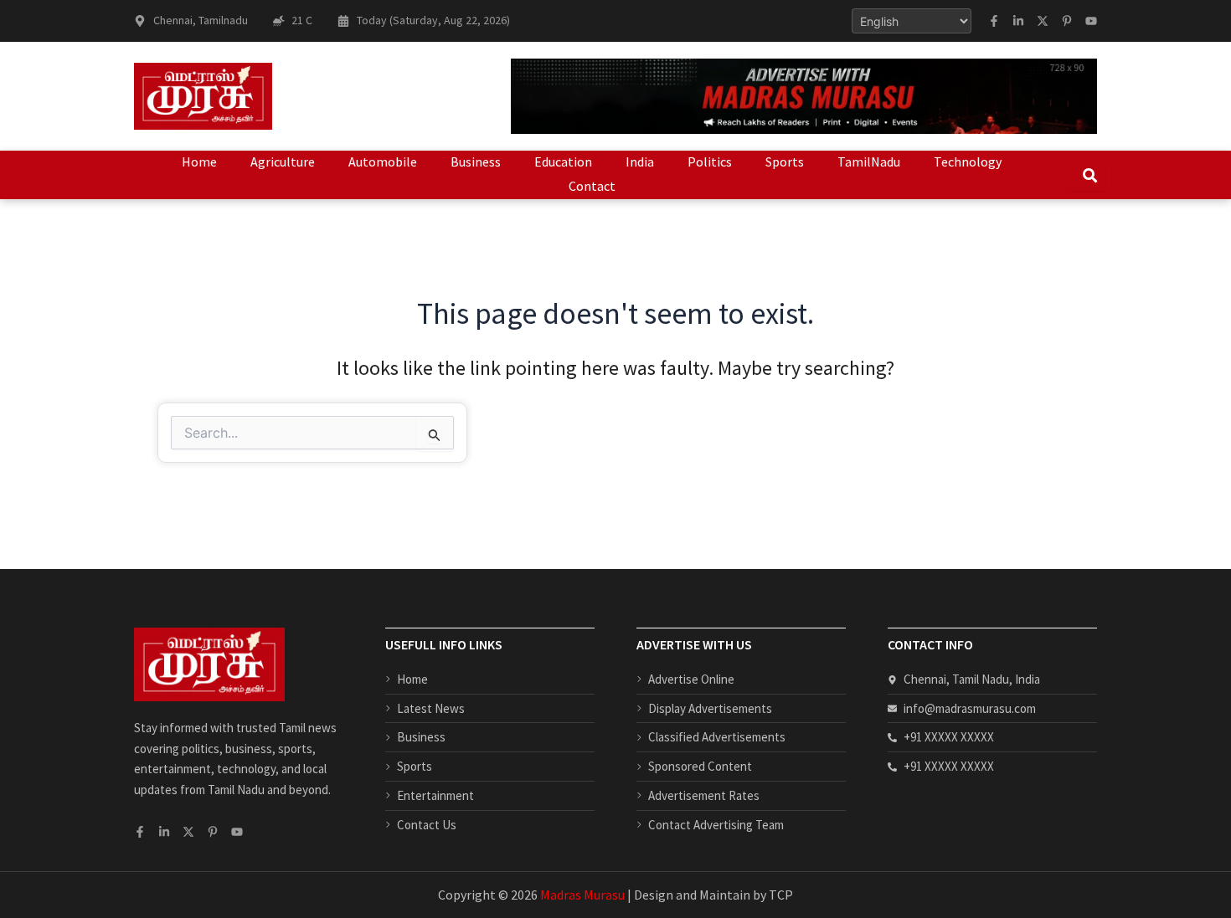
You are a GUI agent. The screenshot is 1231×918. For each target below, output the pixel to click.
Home (199, 161)
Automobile (382, 161)
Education (563, 161)
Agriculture (282, 161)
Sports (784, 161)
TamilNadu (868, 161)
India (640, 161)
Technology (968, 161)
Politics (710, 161)
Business (476, 161)
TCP (781, 894)
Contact (592, 185)
